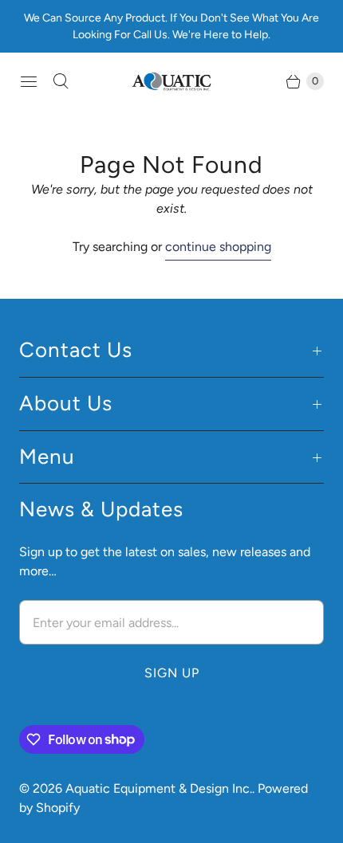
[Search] (61, 81)
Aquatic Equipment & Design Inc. (158, 788)
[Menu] (29, 81)
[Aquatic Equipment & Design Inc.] (171, 82)
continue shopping (218, 246)
